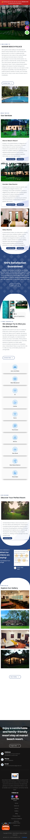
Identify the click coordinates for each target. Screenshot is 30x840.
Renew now (25, 1)
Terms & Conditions (16, 818)
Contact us (16, 825)
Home (16, 803)
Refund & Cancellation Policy (15, 822)
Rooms (16, 808)
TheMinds (24, 837)
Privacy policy (16, 816)
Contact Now (10, 159)
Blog (16, 813)
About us (16, 806)
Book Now (20, 159)
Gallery (16, 811)
